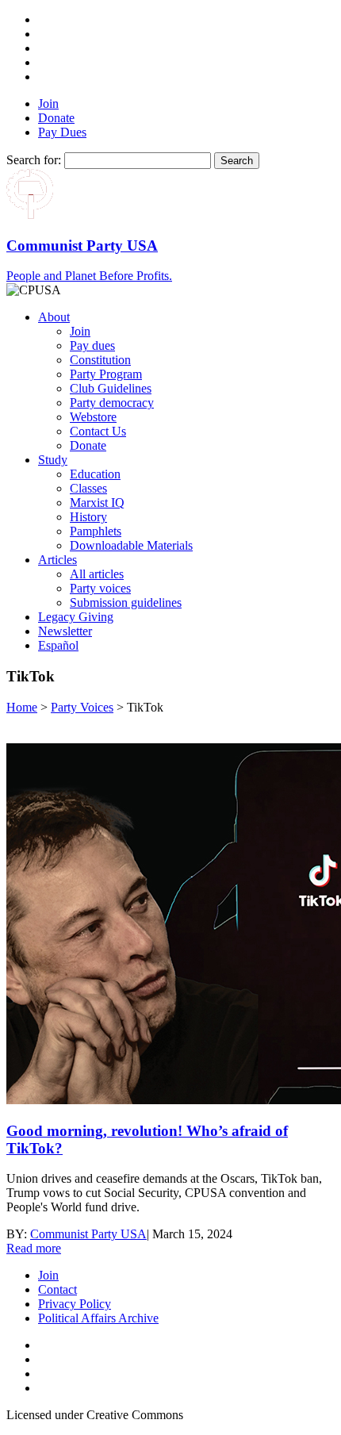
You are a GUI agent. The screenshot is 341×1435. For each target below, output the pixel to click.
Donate (56, 118)
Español (58, 645)
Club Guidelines (110, 388)
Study (52, 459)
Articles (57, 559)
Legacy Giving (75, 616)
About (54, 317)
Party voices (100, 588)
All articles (97, 574)
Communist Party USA (88, 1234)
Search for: (33, 160)
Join (48, 103)
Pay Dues (62, 132)
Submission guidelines (126, 602)
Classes (88, 488)
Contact (57, 1289)
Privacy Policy (74, 1303)
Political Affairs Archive (98, 1318)
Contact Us (98, 431)
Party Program (106, 374)
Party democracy (112, 402)
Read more (33, 1248)
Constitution (100, 359)
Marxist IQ (97, 502)
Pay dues (92, 345)
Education (95, 474)
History (88, 517)
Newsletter (65, 631)
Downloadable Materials (131, 545)
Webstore (93, 417)
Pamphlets (95, 531)
